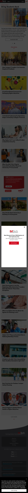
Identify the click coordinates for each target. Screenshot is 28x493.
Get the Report (14, 243)
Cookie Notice (22, 487)
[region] (14, 485)
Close (24, 227)
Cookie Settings (14, 490)
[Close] (26, 479)
